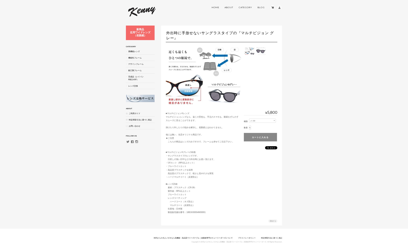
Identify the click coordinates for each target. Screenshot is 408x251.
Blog (261, 7)
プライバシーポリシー (247, 238)
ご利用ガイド (134, 113)
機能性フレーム (135, 58)
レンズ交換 (133, 86)
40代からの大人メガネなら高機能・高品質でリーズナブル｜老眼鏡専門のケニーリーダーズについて (193, 238)
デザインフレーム (136, 64)
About (229, 7)
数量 (246, 128)
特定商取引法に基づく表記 (140, 120)
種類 (246, 121)
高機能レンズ (134, 51)
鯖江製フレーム (135, 70)
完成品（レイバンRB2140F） (136, 78)
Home (215, 7)
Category (245, 7)
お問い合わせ (134, 126)
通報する (273, 221)
